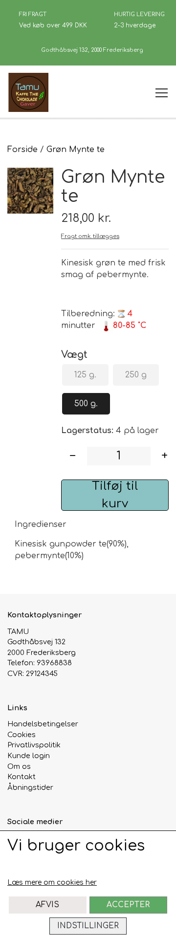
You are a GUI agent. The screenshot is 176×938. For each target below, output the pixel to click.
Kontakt (21, 777)
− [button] (72, 455)
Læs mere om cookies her (52, 882)
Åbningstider (30, 787)
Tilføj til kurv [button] (115, 495)
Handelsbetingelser (42, 724)
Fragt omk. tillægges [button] (90, 236)
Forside (22, 149)
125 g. (85, 375)
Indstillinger (88, 925)
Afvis (47, 904)
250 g (136, 375)
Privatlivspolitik (34, 745)
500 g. (86, 403)
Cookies (21, 735)
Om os (19, 766)
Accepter (128, 904)
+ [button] (164, 455)
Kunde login (28, 756)
